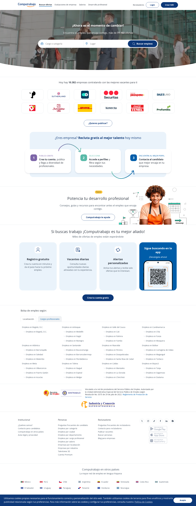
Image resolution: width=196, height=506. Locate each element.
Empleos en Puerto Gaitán (37, 372)
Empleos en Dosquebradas (117, 354)
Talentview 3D (64, 451)
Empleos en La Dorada (115, 372)
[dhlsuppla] (85, 108)
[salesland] (163, 94)
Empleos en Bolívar (150, 345)
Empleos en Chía (153, 331)
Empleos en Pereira (114, 350)
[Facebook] (160, 421)
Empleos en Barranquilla (36, 350)
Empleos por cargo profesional (71, 438)
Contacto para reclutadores (110, 428)
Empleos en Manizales (115, 368)
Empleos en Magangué (155, 354)
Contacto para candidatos (29, 428)
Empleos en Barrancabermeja (78, 354)
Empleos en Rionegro (75, 340)
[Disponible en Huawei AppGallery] (158, 440)
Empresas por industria (68, 448)
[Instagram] (148, 421)
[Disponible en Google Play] (158, 428)
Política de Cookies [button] (144, 501)
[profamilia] (163, 108)
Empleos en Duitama (155, 377)
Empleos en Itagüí (73, 336)
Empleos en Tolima (70, 363)
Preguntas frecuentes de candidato (73, 425)
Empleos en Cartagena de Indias (159, 350)
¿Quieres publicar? (98, 123)
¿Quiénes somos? (25, 425)
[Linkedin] (166, 421)
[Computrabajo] (27, 5)
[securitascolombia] (111, 94)
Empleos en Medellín (74, 331)
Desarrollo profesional (97, 4)
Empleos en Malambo (35, 359)
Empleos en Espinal (74, 372)
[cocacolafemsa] (137, 108)
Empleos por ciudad (66, 431)
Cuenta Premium (65, 454)
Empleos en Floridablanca (77, 359)
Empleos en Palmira (114, 336)
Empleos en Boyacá (150, 363)
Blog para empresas (106, 438)
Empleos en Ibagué (74, 368)
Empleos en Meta (29, 363)
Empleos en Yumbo (114, 340)
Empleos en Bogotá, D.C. (33, 327)
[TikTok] (154, 421)
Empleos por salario (66, 441)
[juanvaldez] (58, 108)
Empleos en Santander (72, 345)
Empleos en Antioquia (71, 327)
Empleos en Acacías (34, 377)
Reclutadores (138, 5)
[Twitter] (142, 421)
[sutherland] (58, 94)
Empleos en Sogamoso (155, 372)
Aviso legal (22, 435)
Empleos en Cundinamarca (153, 327)
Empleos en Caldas (110, 363)
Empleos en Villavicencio (36, 368)
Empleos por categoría (67, 428)
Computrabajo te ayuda (98, 217)
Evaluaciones (65, 4)
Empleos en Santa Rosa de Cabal (120, 359)
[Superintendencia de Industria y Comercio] (98, 404)
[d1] (32, 108)
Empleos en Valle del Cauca (114, 327)
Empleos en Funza (153, 336)
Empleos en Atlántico (31, 345)
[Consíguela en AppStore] (158, 434)
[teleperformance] (32, 94)
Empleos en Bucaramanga (77, 350)
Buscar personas (105, 435)
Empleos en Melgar (74, 377)
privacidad (33, 435)
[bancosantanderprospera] (137, 94)
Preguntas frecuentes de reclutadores (114, 425)
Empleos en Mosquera (155, 340)
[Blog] (172, 421)
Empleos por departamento (70, 435)
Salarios (82, 4)
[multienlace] (111, 108)
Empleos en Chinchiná (115, 377)
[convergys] (85, 94)
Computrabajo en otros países (31, 431)
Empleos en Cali (112, 331)
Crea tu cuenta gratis (98, 297)
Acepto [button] (183, 500)
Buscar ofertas (45, 4)
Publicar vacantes (105, 431)
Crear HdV (169, 5)
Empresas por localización (69, 445)
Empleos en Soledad (34, 354)
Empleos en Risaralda (111, 345)
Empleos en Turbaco (154, 359)
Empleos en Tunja (153, 368)
